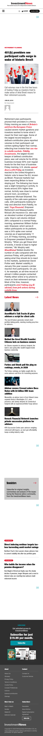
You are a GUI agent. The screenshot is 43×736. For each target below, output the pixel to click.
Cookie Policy (9, 685)
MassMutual (10, 250)
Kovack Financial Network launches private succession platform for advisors (21, 421)
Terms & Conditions (11, 682)
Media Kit (7, 712)
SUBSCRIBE (35, 11)
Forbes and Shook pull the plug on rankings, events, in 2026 (20, 366)
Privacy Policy (9, 679)
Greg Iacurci (10, 103)
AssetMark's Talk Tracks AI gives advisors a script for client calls (20, 315)
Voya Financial (17, 207)
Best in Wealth (9, 706)
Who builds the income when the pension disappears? (19, 565)
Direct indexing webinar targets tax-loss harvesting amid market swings (21, 546)
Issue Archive (26, 709)
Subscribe (26, 718)
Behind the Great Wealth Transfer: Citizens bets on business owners (20, 340)
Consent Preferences (11, 688)
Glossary (7, 676)
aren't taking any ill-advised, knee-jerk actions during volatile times (20, 287)
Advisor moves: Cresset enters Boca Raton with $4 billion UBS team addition (21, 391)
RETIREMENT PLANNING (13, 47)
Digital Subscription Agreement (28, 713)
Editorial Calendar (10, 715)
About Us (7, 673)
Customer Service (27, 676)
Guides (7, 709)
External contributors (11, 693)
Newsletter (25, 706)
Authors (7, 691)
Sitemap (7, 696)
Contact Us (25, 673)
